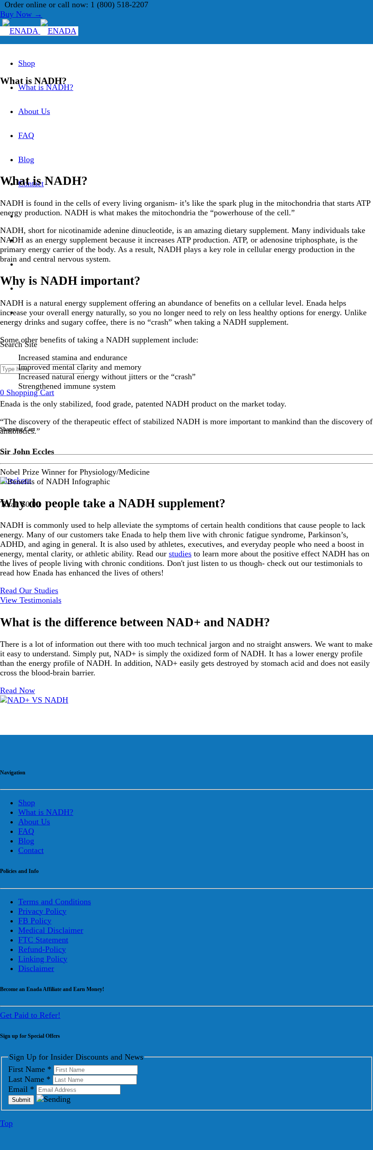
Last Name (29, 1079)
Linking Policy (42, 958)
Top (6, 1123)
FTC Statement (43, 939)
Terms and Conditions (54, 901)
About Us (34, 111)
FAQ (26, 135)
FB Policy (34, 920)
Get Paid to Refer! (30, 1015)
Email (21, 1089)
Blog (26, 159)
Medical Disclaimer (50, 930)
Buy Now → (21, 14)
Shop (26, 63)
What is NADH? (45, 87)
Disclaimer (36, 968)
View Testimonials (30, 600)
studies (180, 553)
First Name (29, 1069)
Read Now (17, 690)
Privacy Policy (42, 911)
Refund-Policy (42, 949)
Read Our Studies (29, 590)
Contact (31, 850)
